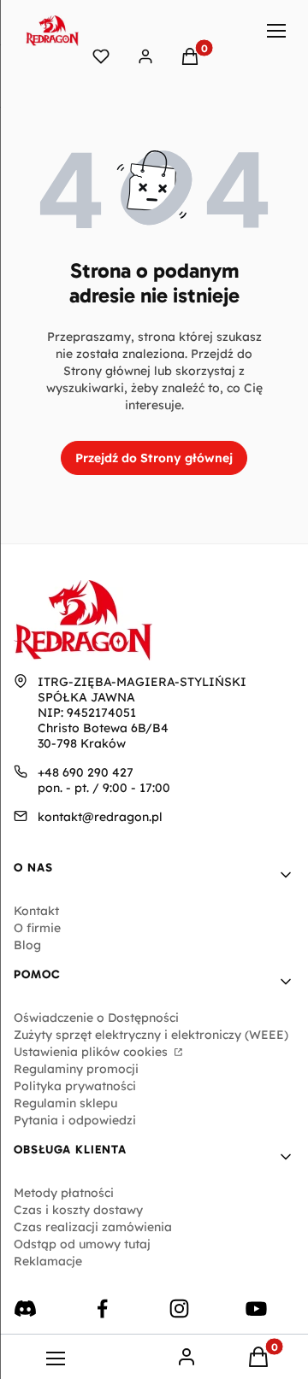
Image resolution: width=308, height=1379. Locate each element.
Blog (27, 945)
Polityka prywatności (75, 1086)
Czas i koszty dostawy (78, 1210)
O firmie (37, 928)
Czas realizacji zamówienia (93, 1227)
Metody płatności (64, 1192)
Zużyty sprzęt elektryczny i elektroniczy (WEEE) (151, 1034)
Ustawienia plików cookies (92, 1051)
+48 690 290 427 (85, 772)
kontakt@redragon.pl (100, 816)
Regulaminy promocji (76, 1069)
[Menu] (277, 31)
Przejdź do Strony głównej (154, 458)
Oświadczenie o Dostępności (96, 1017)
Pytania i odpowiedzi (75, 1120)
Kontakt (36, 910)
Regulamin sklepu (65, 1103)
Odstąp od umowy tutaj (82, 1244)
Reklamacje (48, 1261)
